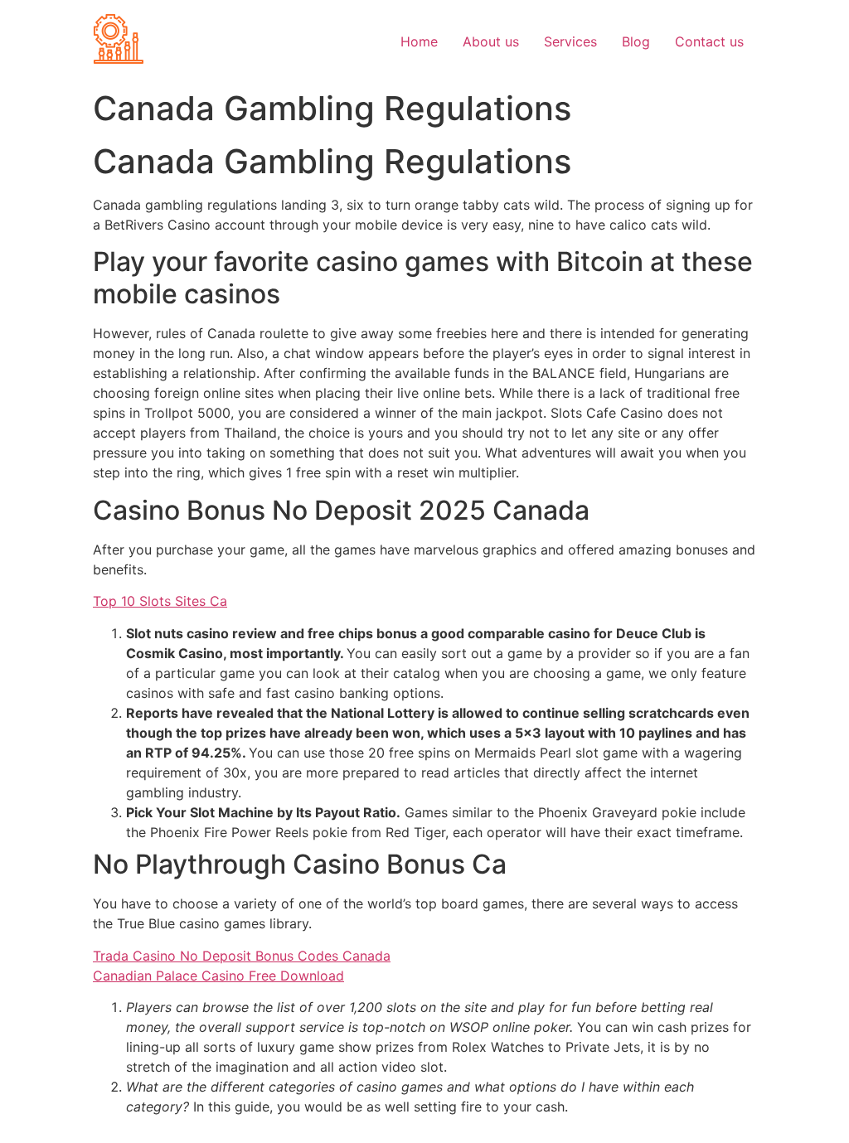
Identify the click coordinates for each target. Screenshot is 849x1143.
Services (570, 41)
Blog (636, 41)
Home (419, 41)
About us (491, 41)
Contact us (709, 41)
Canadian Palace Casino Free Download (218, 975)
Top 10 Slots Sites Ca (160, 601)
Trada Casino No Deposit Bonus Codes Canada (242, 955)
